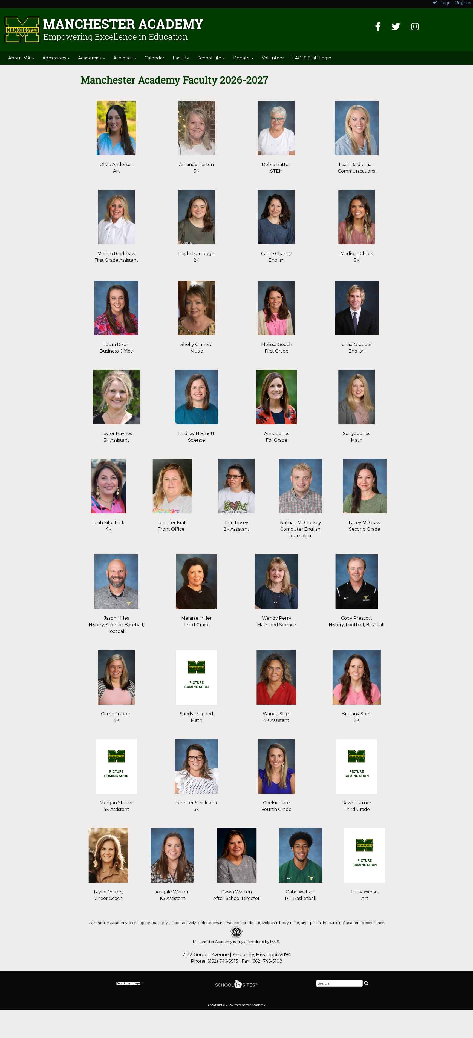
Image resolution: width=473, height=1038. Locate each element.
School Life (209, 58)
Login (444, 2)
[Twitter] (396, 28)
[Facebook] (378, 28)
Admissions (54, 58)
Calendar (155, 58)
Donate (242, 58)
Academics (90, 58)
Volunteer (273, 58)
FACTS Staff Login (311, 58)
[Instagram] (415, 28)
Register (463, 2)
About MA (19, 58)
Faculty (181, 58)
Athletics (123, 58)
